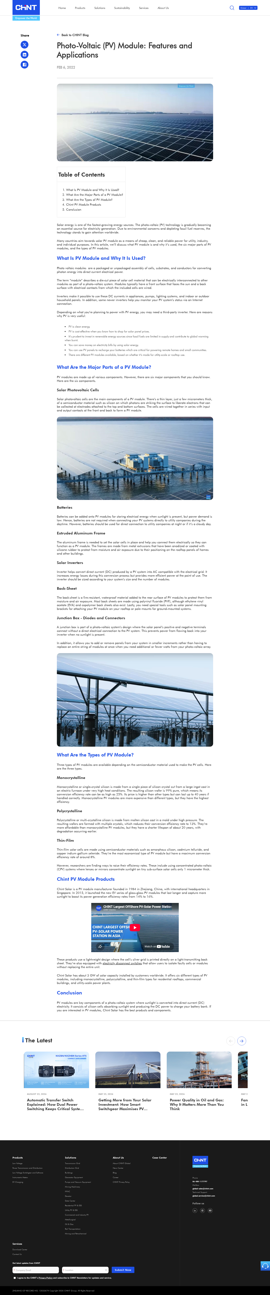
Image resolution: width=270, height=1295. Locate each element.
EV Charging (17, 1182)
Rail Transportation (72, 1229)
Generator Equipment (74, 1177)
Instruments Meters (20, 1177)
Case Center (159, 1157)
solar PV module (107, 241)
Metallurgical (70, 1219)
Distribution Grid (72, 1168)
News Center (118, 1168)
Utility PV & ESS (71, 1210)
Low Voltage (17, 1163)
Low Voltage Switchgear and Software (27, 1172)
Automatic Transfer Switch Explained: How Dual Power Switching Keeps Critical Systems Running (56, 1105)
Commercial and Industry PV (77, 1214)
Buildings (69, 1172)
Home (62, 8)
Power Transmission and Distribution (27, 1168)
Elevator (68, 1196)
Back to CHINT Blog (75, 35)
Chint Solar (110, 1010)
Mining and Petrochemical (75, 1233)
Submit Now (123, 1270)
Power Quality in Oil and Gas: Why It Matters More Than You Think (197, 1104)
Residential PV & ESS (73, 1205)
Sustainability (122, 8)
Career (115, 1177)
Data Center (70, 1200)
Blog (115, 1172)
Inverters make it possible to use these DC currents (91, 296)
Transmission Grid (72, 1163)
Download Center (19, 1249)
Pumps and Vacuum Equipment (78, 1182)
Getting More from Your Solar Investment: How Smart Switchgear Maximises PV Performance (124, 1105)
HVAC (67, 1191)
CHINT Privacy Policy (121, 1182)
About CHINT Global (121, 1163)
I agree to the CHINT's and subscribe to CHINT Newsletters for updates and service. (64, 1278)
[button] (241, 1041)
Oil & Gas (69, 1224)
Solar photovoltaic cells (72, 399)
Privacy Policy (45, 1278)
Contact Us (17, 1254)
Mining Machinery (72, 1186)
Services (17, 1244)
